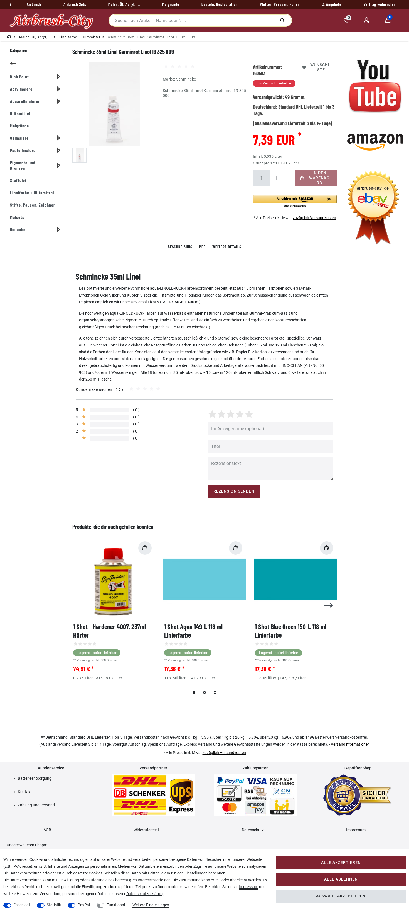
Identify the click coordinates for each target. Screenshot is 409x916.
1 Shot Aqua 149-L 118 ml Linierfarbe (193, 630)
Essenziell (21, 905)
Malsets (17, 217)
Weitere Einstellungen (150, 905)
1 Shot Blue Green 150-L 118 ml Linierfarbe (290, 630)
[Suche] (282, 20)
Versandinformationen (350, 744)
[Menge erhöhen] (276, 178)
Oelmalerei (20, 137)
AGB (47, 830)
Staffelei (18, 180)
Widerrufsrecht (146, 830)
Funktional (116, 905)
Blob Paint (19, 76)
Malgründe (19, 125)
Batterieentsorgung (34, 778)
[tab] (180, 247)
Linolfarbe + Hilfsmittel (32, 192)
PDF (202, 246)
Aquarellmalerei (25, 101)
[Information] (10, 4)
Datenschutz (253, 830)
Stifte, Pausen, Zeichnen (33, 204)
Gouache (18, 229)
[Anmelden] (367, 20)
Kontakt (25, 791)
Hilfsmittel (20, 113)
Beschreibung (180, 246)
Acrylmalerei (22, 88)
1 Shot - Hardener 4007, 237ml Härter (109, 630)
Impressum (356, 830)
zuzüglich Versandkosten (314, 217)
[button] (295, 201)
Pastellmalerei (23, 150)
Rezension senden (233, 491)
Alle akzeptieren (341, 862)
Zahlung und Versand (36, 805)
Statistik (54, 905)
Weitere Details (226, 246)
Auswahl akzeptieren (341, 896)
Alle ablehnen (341, 879)
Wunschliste (321, 67)
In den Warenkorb (319, 178)
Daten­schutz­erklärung (145, 893)
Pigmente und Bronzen (22, 165)
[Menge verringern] (286, 178)
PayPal (84, 905)
